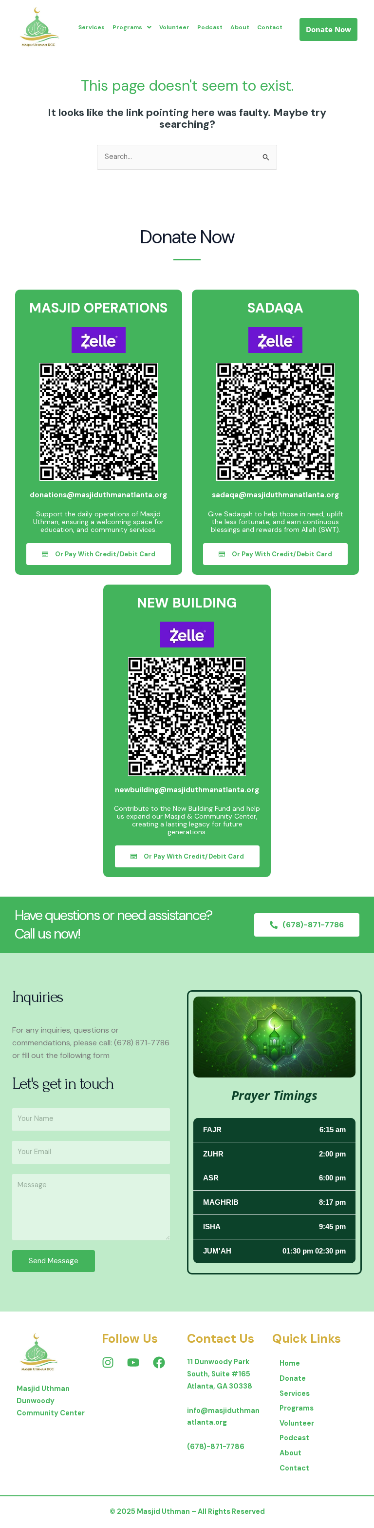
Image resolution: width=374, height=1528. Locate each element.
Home (290, 1363)
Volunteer (174, 27)
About (239, 27)
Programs (127, 27)
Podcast (210, 27)
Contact (269, 27)
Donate (293, 1378)
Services (91, 27)
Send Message (53, 1261)
